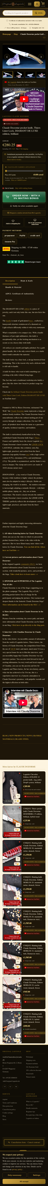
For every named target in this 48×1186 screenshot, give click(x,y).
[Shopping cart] (43, 4)
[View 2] (19, 74)
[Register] (37, 4)
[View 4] (41, 74)
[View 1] (8, 74)
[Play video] (24, 99)
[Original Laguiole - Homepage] (13, 4)
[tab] (10, 281)
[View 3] (30, 74)
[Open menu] (30, 4)
